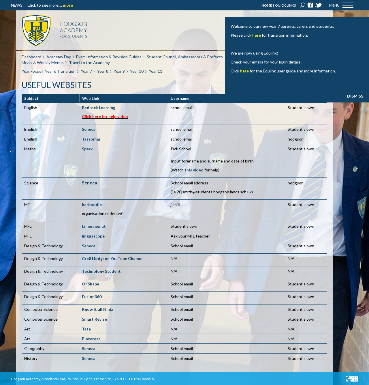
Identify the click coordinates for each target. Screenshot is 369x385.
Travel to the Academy (89, 62)
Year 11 (155, 71)
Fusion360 (91, 296)
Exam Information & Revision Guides (109, 56)
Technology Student (101, 271)
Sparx (87, 148)
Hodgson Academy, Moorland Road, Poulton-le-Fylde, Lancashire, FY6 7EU (68, 379)
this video (194, 169)
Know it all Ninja (97, 309)
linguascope (93, 235)
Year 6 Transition (60, 71)
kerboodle (92, 204)
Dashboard (31, 56)
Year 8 (102, 71)
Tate (86, 328)
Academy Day (58, 56)
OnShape (90, 283)
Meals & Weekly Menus (43, 62)
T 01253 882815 (141, 379)
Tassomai (91, 139)
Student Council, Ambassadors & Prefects (185, 56)
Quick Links (285, 5)
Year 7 (86, 71)
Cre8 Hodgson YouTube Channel (113, 258)
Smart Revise (94, 319)
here (256, 35)
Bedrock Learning (98, 107)
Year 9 (119, 71)
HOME (266, 5)
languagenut (94, 226)
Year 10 (137, 71)
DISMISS (355, 96)
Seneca (88, 129)
